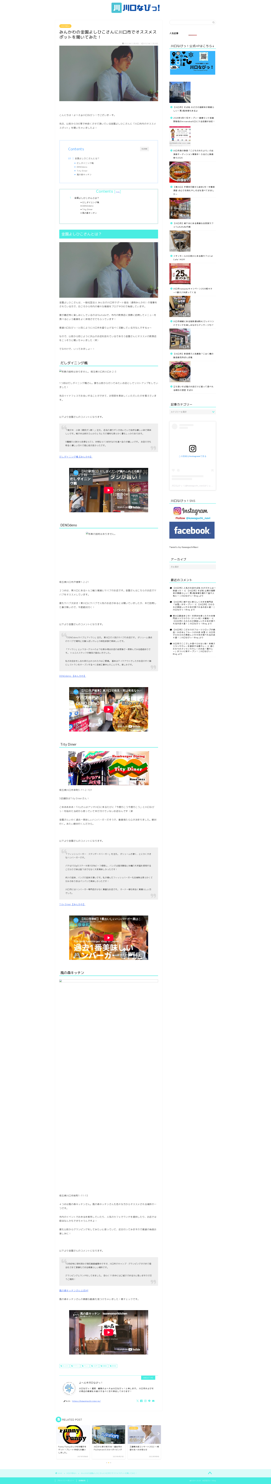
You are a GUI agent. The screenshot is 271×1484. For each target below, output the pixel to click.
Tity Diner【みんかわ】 (72, 904)
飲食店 (113, 1366)
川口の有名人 (65, 26)
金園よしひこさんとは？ (87, 158)
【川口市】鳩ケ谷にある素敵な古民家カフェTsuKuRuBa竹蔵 (193, 225)
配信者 (104, 1366)
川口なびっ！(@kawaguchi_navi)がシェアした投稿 (196, 486)
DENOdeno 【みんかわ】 (72, 676)
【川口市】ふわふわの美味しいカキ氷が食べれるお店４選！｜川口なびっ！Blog (194, 607)
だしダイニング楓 (85, 163)
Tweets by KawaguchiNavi (183, 547)
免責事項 (82, 1480)
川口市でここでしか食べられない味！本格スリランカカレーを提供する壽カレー (194, 644)
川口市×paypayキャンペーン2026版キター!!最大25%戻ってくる (192, 290)
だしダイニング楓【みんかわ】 (75, 456)
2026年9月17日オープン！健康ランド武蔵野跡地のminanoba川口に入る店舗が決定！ (194, 120)
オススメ (76, 1366)
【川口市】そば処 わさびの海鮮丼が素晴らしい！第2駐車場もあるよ (193, 109)
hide (118, 192)
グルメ (85, 1366)
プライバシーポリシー (65, 1480)
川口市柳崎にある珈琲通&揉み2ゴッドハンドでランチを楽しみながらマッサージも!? (193, 323)
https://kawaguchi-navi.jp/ (86, 1401)
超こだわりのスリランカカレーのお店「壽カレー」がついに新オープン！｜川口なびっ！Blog (194, 650)
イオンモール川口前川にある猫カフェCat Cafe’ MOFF (193, 258)
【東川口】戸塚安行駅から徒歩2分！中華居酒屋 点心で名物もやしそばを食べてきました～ (194, 190)
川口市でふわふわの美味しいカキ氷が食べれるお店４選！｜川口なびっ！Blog (194, 635)
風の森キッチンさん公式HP (73, 1290)
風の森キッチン (84, 174)
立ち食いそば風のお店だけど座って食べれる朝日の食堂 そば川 (193, 388)
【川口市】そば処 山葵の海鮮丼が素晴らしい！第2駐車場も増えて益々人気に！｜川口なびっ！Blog (194, 593)
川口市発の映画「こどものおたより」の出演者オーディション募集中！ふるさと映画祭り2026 (193, 154)
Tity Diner (82, 170)
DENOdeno (82, 167)
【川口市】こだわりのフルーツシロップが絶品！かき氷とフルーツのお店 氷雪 (194, 630)
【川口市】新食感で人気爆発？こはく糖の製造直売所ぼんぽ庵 (193, 355)
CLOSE (144, 149)
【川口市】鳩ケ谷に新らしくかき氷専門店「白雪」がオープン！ (193, 603)
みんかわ (65, 1366)
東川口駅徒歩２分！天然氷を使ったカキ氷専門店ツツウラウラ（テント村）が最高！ (194, 617)
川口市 (95, 1366)
